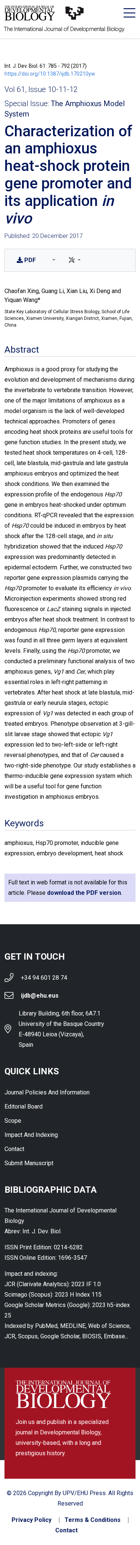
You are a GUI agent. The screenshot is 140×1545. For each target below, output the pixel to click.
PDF (30, 260)
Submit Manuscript (28, 1163)
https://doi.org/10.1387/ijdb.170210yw (49, 74)
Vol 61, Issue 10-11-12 (41, 89)
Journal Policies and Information (47, 1092)
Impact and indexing (31, 1134)
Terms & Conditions (93, 1520)
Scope (12, 1120)
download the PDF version (84, 892)
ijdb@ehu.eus (40, 995)
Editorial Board (23, 1106)
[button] (52, 260)
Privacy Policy (32, 1520)
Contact (14, 1149)
